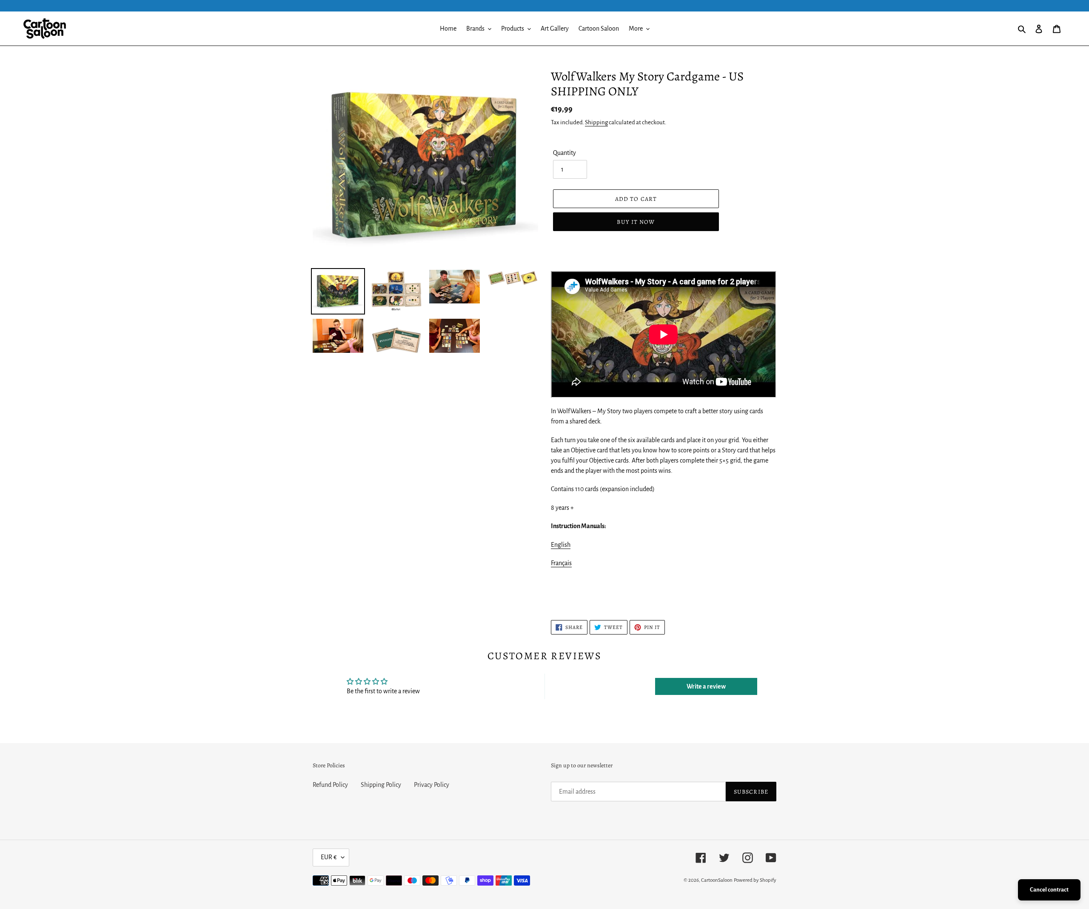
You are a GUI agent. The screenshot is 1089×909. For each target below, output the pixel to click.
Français (561, 563)
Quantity (564, 152)
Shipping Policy (381, 784)
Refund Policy (330, 784)
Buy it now (636, 222)
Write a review (706, 686)
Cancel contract (1049, 889)
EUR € (329, 857)
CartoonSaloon (717, 880)
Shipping (596, 122)
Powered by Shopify (755, 880)
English (560, 544)
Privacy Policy (431, 784)
